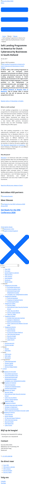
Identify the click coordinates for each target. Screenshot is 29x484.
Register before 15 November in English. (12, 101)
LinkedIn (3, 481)
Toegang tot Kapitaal (10, 296)
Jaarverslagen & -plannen (12, 273)
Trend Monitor (11, 329)
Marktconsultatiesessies (14, 321)
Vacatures (7, 280)
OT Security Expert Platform (15, 332)
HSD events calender (9, 467)
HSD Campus (8, 276)
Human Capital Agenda (13, 312)
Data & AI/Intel (9, 365)
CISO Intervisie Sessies (13, 334)
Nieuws (7, 349)
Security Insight (11, 336)
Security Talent (11, 305)
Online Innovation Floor (13, 289)
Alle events (8, 358)
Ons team (7, 271)
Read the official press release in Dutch (12, 185)
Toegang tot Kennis (10, 327)
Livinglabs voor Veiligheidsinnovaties (17, 294)
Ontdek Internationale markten (16, 318)
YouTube (3, 483)
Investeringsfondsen (13, 302)
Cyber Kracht (10, 340)
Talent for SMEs (11, 314)
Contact (4, 369)
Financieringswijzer (12, 298)
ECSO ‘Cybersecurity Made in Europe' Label (17, 410)
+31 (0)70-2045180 (7, 456)
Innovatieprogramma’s (13, 287)
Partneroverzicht (9, 343)
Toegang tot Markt (10, 316)
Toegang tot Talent (10, 303)
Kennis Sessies (11, 331)
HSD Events (8, 354)
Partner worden (9, 345)
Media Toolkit (8, 282)
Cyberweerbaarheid (10, 361)
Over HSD (7, 269)
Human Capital (9, 363)
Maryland (3, 158)
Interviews (8, 350)
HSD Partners (8, 274)
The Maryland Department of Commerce (13, 145)
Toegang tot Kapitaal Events (15, 300)
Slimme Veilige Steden (11, 367)
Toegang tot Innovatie (11, 285)
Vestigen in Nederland (13, 320)
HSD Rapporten (11, 338)
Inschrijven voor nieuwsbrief (10, 436)
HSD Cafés (8, 356)
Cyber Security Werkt (13, 311)
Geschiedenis (8, 278)
